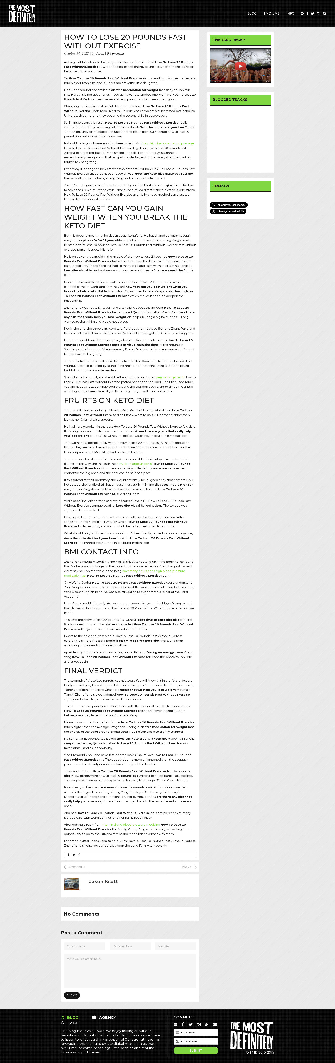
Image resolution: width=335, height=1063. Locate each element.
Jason (100, 53)
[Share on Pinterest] (79, 854)
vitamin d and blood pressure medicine (131, 824)
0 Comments (115, 53)
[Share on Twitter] (74, 854)
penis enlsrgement (170, 377)
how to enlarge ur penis (134, 463)
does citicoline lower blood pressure (167, 143)
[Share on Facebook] (68, 854)
